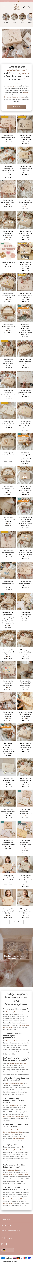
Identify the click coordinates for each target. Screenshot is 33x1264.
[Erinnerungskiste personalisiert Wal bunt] (8, 570)
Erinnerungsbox (11, 1012)
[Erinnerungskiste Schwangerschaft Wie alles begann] (8, 506)
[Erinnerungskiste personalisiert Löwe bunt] (8, 441)
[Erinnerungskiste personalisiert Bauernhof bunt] (8, 670)
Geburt (25, 92)
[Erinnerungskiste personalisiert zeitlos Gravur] (8, 313)
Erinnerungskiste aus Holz (14, 1150)
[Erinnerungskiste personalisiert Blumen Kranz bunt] (8, 282)
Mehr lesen (16, 107)
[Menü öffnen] (5, 6)
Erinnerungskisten (23, 84)
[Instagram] (6, 1244)
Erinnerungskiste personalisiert (16, 1041)
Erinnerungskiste (18, 1138)
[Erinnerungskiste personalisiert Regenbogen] (8, 701)
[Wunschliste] (22, 6)
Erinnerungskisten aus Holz (17, 1063)
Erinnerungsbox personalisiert (14, 97)
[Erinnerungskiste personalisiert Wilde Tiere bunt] (8, 639)
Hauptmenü (5, 1219)
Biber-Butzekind (9, 1261)
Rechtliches (6, 1225)
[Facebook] (2, 1244)
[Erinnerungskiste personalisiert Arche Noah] (8, 767)
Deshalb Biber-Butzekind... (11, 1231)
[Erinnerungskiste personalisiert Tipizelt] (8, 189)
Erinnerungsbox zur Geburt (15, 1083)
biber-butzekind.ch (14, 1130)
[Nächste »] (22, 922)
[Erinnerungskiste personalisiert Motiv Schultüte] (8, 897)
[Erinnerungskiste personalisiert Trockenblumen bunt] (8, 379)
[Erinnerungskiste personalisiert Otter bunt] (8, 475)
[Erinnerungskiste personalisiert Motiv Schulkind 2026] (8, 864)
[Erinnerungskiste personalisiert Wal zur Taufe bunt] (8, 798)
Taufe (7, 95)
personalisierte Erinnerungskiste (13, 1116)
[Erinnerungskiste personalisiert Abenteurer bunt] (8, 220)
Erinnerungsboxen (12, 86)
